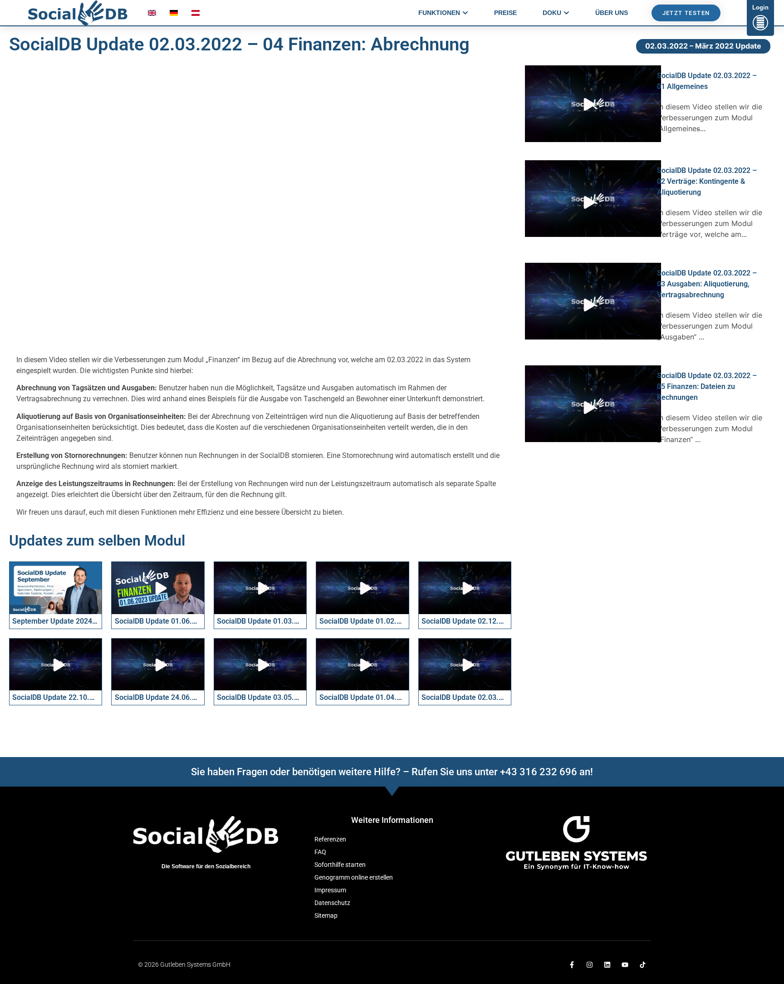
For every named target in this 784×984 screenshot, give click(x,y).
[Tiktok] (642, 964)
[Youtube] (625, 964)
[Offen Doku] (566, 13)
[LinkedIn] (607, 964)
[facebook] (571, 964)
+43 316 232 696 (538, 771)
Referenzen (330, 839)
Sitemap (326, 916)
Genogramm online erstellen (353, 877)
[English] (152, 15)
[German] (174, 15)
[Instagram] (589, 964)
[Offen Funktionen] (465, 13)
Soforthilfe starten (340, 865)
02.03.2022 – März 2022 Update (703, 45)
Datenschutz (332, 903)
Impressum (330, 890)
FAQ (320, 852)
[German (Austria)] (195, 15)
